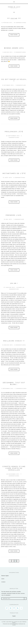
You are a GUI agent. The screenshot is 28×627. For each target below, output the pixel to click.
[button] (14, 2)
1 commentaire (20, 85)
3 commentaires (20, 52)
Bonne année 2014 (14, 48)
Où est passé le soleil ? (14, 80)
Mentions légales (5, 575)
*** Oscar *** (14, 18)
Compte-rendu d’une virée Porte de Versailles (14, 468)
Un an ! (14, 283)
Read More (14, 34)
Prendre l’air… (14, 215)
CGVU (2, 578)
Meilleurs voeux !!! (14, 341)
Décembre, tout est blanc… (14, 383)
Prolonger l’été (14, 131)
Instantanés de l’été (14, 173)
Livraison (3, 581)
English (14, 616)
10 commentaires (20, 22)
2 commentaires (21, 388)
